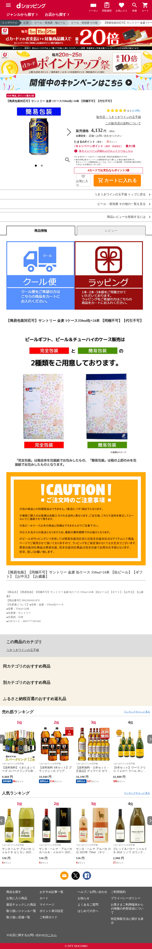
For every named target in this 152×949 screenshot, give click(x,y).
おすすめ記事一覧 (51, 891)
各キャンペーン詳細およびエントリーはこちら (106, 150)
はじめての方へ (88, 910)
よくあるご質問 (88, 904)
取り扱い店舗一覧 (18, 917)
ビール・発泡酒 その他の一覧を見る (121, 204)
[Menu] (8, 5)
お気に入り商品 (16, 898)
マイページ (47, 904)
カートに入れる (117, 180)
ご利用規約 (118, 891)
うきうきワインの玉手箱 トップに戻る (120, 194)
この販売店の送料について (123, 123)
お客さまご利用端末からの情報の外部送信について (127, 908)
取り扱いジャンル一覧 (21, 910)
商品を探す (13, 891)
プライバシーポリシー (126, 898)
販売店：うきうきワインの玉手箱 (118, 117)
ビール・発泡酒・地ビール (49, 22)
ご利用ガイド (48, 917)
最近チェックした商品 (21, 904)
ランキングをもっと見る (137, 711)
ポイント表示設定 (51, 910)
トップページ (9, 22)
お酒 (25, 22)
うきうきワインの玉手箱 (22, 650)
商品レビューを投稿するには (126, 216)
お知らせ (83, 898)
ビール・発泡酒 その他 (84, 22)
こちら (52, 935)
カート (44, 898)
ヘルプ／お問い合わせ (92, 891)
